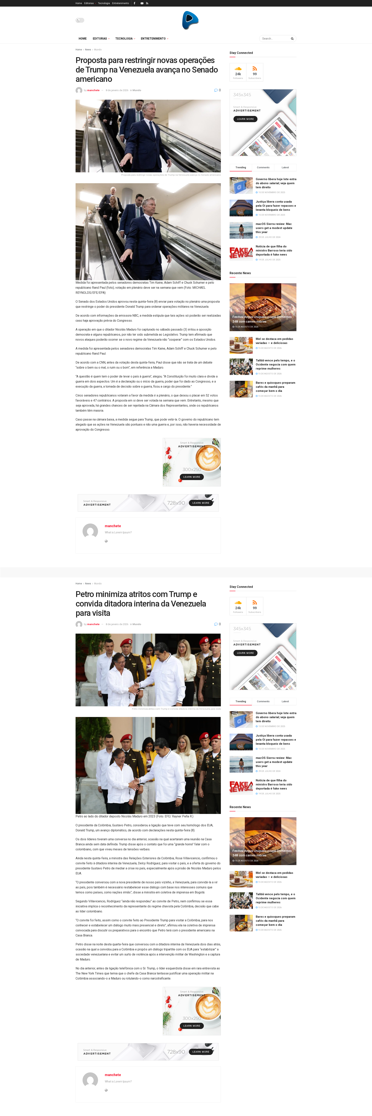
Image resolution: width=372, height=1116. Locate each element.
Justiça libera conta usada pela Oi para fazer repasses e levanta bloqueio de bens (276, 206)
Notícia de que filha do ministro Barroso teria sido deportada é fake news (274, 250)
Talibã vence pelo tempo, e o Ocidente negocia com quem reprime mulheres (275, 364)
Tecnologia (104, 3)
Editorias (89, 3)
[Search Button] (292, 38)
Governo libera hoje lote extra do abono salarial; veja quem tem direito (276, 183)
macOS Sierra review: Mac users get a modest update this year (274, 228)
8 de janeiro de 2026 (117, 90)
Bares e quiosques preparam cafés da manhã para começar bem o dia (275, 387)
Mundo (98, 49)
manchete (93, 90)
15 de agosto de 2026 (246, 327)
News (88, 49)
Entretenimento (120, 3)
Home (79, 3)
